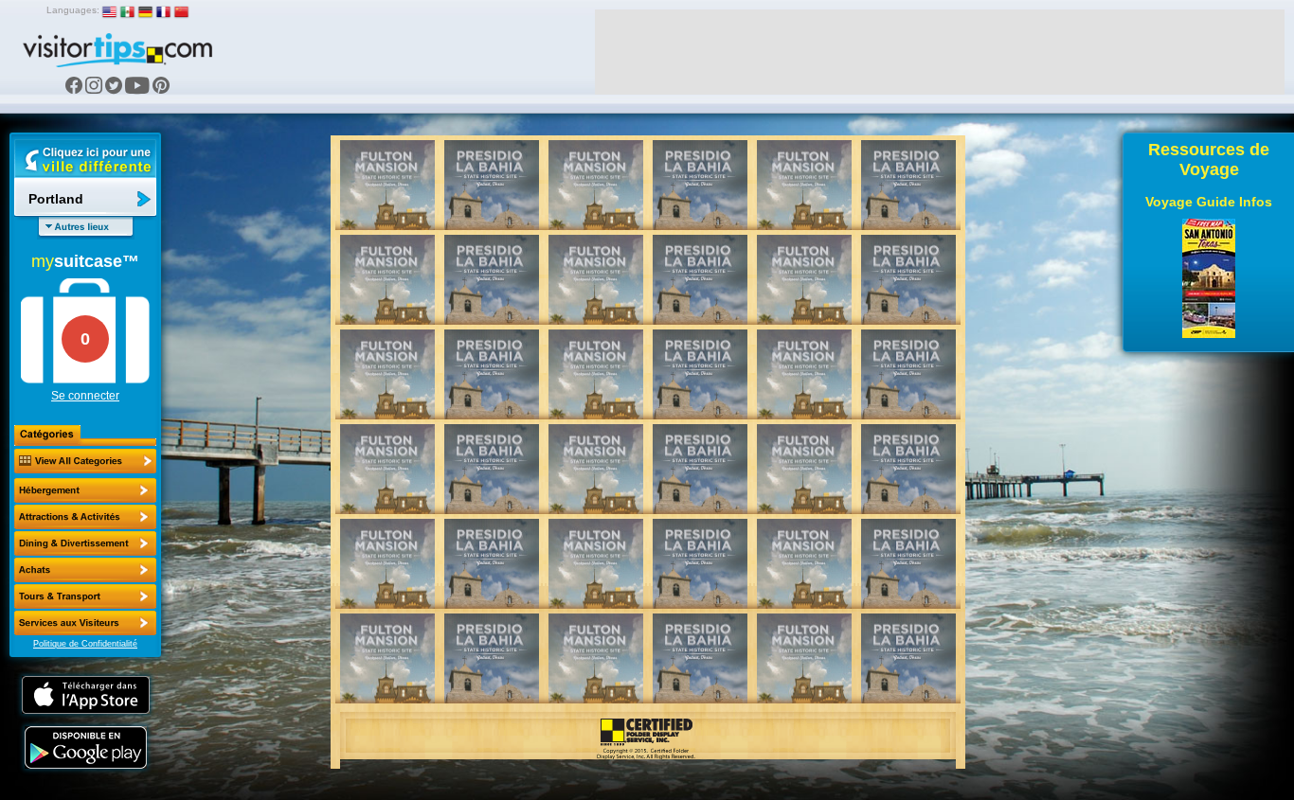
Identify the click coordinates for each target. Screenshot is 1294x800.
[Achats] (85, 570)
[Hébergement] (85, 490)
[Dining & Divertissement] (85, 543)
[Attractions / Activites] (85, 517)
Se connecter (85, 395)
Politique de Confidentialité (85, 644)
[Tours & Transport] (85, 596)
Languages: (72, 10)
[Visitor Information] (85, 623)
